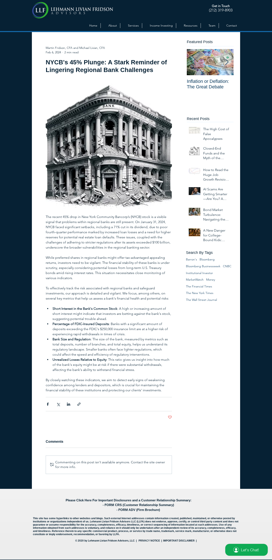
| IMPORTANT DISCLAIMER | (179, 540)
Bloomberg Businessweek (203, 266)
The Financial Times (199, 286)
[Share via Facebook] (48, 404)
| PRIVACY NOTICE (148, 540)
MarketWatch (195, 279)
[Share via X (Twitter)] (58, 404)
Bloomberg (207, 259)
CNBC (227, 266)
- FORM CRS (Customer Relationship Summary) (138, 505)
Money (210, 279)
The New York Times (199, 293)
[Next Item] (227, 62)
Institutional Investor (199, 273)
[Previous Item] (194, 62)
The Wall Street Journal (201, 300)
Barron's (191, 259)
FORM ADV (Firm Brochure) (139, 510)
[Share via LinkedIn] (69, 404)
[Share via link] (79, 404)
